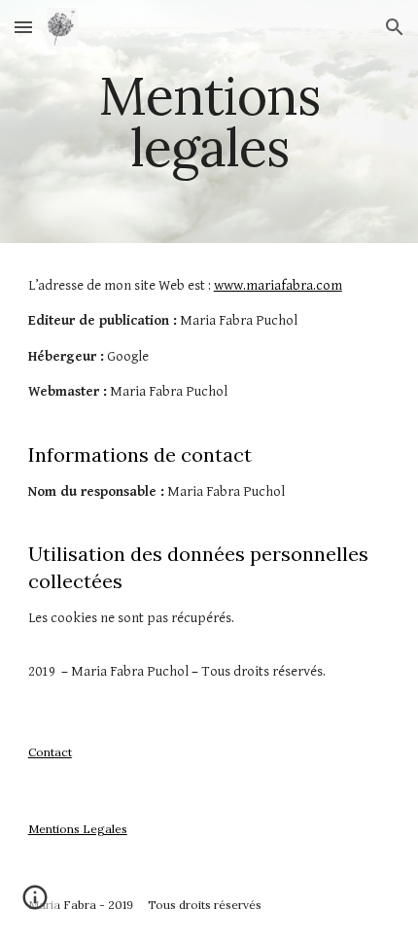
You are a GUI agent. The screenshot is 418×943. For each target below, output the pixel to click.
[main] (209, 122)
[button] (23, 26)
